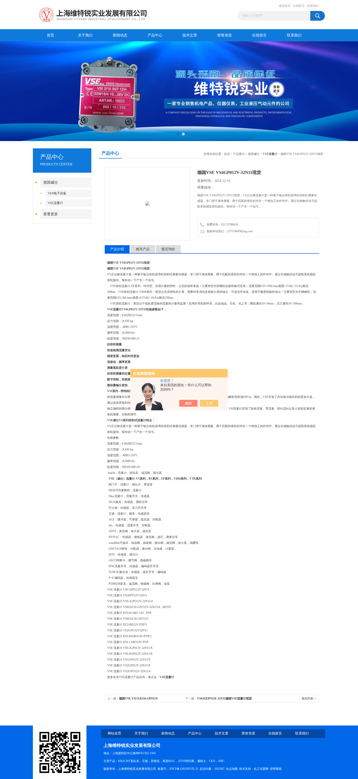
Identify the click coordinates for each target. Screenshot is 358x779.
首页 (50, 35)
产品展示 (239, 154)
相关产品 (143, 249)
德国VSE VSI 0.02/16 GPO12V (138, 698)
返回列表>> (309, 698)
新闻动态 (120, 35)
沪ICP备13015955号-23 (183, 768)
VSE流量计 (55, 203)
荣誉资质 (224, 35)
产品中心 (155, 35)
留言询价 (168, 249)
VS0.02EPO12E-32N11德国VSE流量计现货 (224, 698)
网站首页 (114, 733)
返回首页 (285, 6)
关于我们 (85, 35)
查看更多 (50, 214)
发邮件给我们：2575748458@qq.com (229, 231)
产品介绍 (117, 249)
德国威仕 (50, 182)
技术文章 (189, 35)
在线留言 (299, 6)
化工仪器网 (261, 768)
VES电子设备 (57, 193)
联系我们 (313, 6)
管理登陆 (276, 768)
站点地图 (232, 768)
